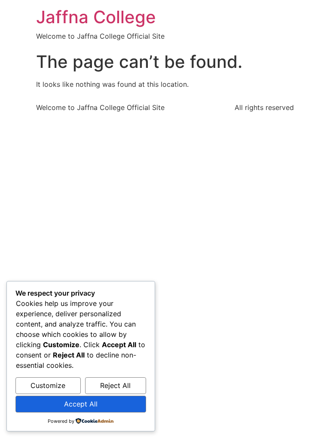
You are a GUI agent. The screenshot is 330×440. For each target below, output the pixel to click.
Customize (48, 385)
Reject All (115, 385)
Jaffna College (96, 17)
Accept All (81, 404)
